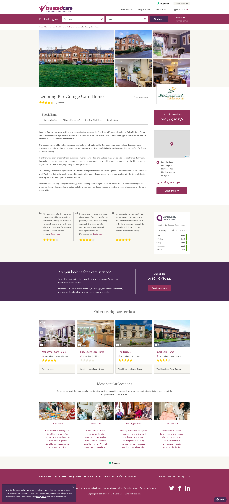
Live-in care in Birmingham (171, 433)
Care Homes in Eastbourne (57, 443)
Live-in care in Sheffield (172, 447)
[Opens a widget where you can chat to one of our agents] (220, 500)
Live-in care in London (171, 430)
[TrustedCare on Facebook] (179, 488)
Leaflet (187, 156)
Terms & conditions (166, 476)
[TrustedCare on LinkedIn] (187, 488)
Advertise (88, 476)
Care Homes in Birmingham (57, 430)
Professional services (126, 476)
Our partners (75, 476)
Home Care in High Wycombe (95, 443)
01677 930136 (172, 119)
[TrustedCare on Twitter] (171, 488)
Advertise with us (182, 3)
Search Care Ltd (115, 493)
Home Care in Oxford (95, 430)
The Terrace (124, 352)
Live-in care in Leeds (172, 443)
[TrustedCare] (56, 7)
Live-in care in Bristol (172, 440)
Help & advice (60, 476)
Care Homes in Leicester (57, 433)
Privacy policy (184, 476)
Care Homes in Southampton (57, 437)
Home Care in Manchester (95, 447)
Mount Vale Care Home (54, 352)
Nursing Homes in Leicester (134, 443)
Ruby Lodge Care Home (92, 352)
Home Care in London (95, 433)
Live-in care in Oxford (171, 437)
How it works (127, 9)
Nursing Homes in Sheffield (134, 433)
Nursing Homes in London (133, 447)
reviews (60, 102)
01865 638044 (159, 278)
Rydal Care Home (165, 352)
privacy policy (41, 496)
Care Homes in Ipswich (57, 440)
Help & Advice (144, 9)
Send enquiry (172, 190)
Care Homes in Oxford (57, 447)
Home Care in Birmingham (95, 437)
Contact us (109, 476)
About (98, 476)
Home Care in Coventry (95, 440)
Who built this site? (133, 493)
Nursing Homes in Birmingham (133, 430)
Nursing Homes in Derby (133, 440)
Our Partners (162, 9)
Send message (159, 288)
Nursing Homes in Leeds (133, 437)
